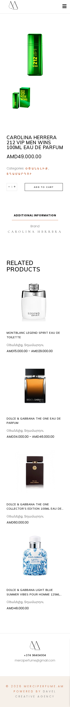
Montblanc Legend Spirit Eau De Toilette (33, 335)
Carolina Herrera (35, 232)
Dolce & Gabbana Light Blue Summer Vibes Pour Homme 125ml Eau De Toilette (33, 592)
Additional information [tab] (35, 215)
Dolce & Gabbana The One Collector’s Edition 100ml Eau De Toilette (34, 507)
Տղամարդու (19, 173)
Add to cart (44, 187)
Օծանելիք (36, 168)
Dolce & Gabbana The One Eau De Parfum (34, 421)
